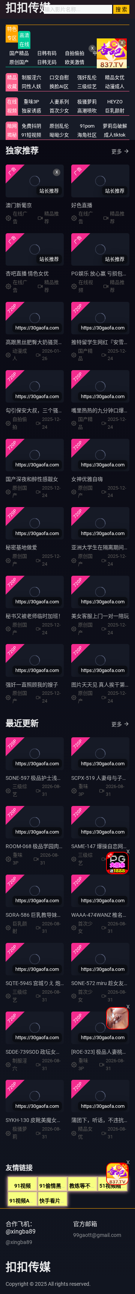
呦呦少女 (59, 135)
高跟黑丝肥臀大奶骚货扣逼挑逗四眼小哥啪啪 (58, 342)
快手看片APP (54, 1201)
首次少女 (59, 110)
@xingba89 (19, 1242)
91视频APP (22, 1201)
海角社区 (87, 135)
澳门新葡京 (19, 205)
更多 (116, 151)
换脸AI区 (59, 86)
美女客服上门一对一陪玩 (100, 616)
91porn (87, 126)
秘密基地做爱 (21, 547)
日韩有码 (47, 53)
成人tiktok (115, 135)
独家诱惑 (31, 110)
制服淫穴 (31, 77)
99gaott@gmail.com (97, 1235)
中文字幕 (102, 53)
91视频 (22, 1186)
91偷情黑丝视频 (58, 1186)
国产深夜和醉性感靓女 (32, 479)
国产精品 (19, 53)
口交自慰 (59, 77)
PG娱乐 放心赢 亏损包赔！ (102, 273)
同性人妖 (31, 86)
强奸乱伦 (87, 77)
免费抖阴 (31, 126)
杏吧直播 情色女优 (27, 273)
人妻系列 (59, 101)
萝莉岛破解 (115, 126)
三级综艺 (87, 86)
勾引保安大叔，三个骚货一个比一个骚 (50, 410)
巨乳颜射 (114, 110)
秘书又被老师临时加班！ (34, 616)
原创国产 (19, 62)
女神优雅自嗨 (87, 479)
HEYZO (115, 101)
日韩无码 (47, 62)
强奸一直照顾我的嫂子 (32, 685)
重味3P (31, 101)
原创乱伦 (59, 126)
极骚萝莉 (87, 101)
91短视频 (31, 135)
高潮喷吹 (87, 110)
